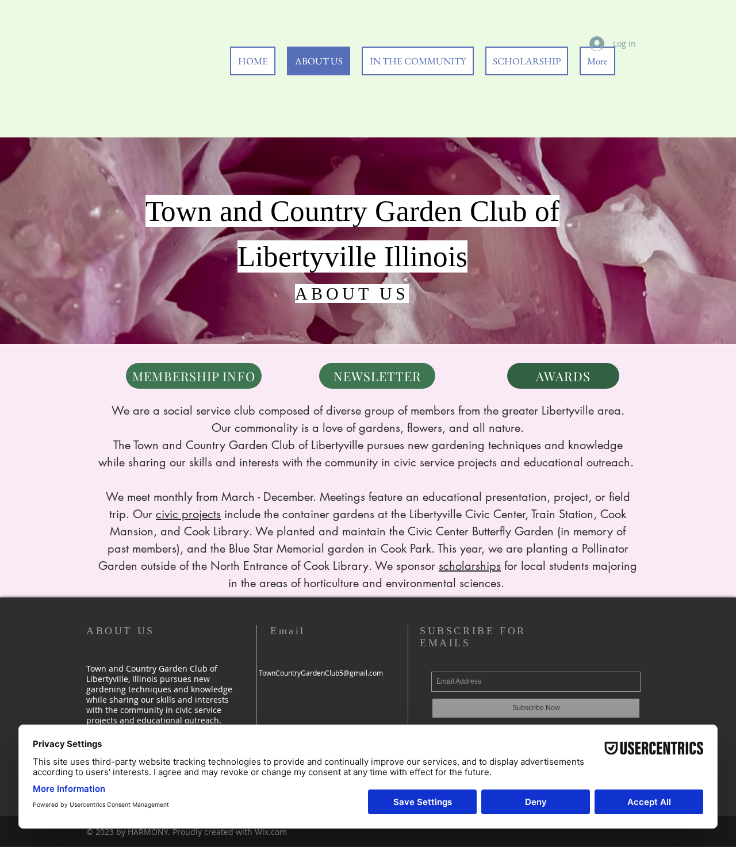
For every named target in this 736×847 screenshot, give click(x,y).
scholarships (470, 565)
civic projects (188, 514)
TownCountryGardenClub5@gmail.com (321, 672)
